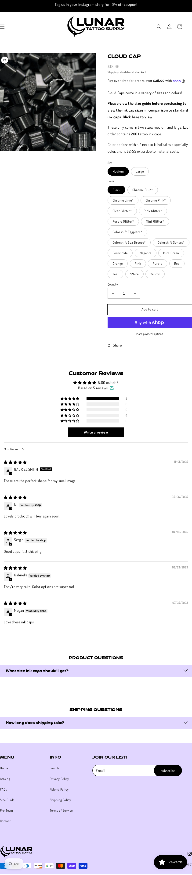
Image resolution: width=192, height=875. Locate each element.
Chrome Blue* (142, 190)
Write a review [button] (96, 432)
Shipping (113, 72)
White (134, 274)
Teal (115, 274)
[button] (159, 27)
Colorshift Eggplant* (127, 232)
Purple (157, 263)
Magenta (146, 253)
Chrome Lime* (123, 200)
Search (54, 768)
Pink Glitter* (153, 211)
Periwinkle (120, 253)
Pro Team (6, 810)
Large (140, 171)
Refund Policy (59, 789)
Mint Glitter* (155, 221)
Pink (138, 263)
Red (177, 263)
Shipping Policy (60, 800)
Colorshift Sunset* (171, 242)
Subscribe (168, 771)
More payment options (149, 334)
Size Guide (7, 800)
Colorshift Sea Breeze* (129, 242)
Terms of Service (61, 810)
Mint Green (171, 253)
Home (4, 768)
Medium (118, 171)
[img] (15, 462)
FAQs (3, 789)
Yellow (155, 274)
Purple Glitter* (123, 221)
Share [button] (117, 345)
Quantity (113, 284)
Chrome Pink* (155, 200)
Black (116, 190)
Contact (5, 821)
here (135, 117)
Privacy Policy (59, 779)
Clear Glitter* (122, 211)
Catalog (5, 779)
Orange (117, 263)
